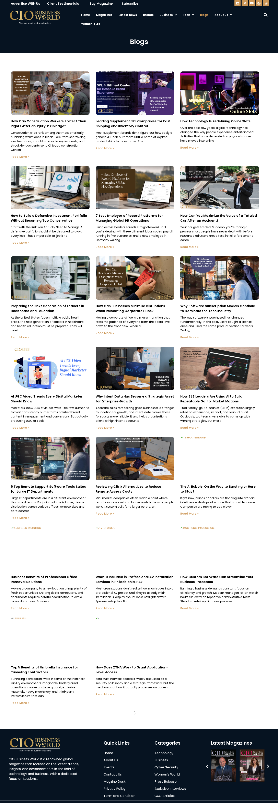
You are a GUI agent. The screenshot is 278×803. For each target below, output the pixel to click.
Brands (148, 15)
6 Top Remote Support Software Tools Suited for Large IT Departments (48, 489)
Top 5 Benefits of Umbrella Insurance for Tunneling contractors (44, 670)
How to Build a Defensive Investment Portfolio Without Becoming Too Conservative (49, 218)
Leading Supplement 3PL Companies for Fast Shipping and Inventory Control (133, 123)
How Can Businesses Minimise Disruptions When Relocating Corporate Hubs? (130, 308)
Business (166, 15)
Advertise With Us (25, 3)
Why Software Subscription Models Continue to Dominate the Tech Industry (217, 308)
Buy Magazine (101, 3)
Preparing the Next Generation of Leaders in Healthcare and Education (47, 308)
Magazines (104, 15)
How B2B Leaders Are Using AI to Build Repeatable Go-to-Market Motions (211, 399)
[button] (207, 766)
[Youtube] (252, 3)
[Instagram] (266, 3)
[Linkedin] (237, 3)
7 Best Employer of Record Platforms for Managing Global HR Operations (129, 218)
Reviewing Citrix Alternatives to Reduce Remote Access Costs (128, 489)
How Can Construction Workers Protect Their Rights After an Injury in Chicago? (48, 123)
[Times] (245, 3)
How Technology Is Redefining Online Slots (215, 121)
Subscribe (130, 3)
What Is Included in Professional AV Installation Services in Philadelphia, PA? (134, 579)
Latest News (128, 15)
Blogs (204, 15)
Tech (186, 15)
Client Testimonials (63, 3)
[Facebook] (259, 3)
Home (85, 15)
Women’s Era (90, 24)
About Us (221, 15)
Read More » (20, 157)
